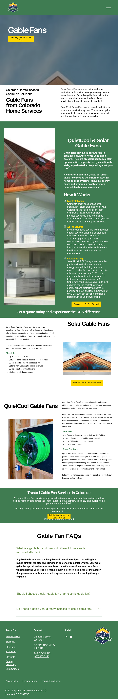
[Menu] (108, 7)
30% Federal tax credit (41, 345)
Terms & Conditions (50, 681)
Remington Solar (30, 327)
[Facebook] (71, 636)
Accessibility (11, 681)
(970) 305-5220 (41, 656)
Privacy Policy (29, 681)
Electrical (10, 642)
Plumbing (10, 647)
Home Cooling (13, 636)
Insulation (11, 651)
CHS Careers (12, 669)
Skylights (10, 657)
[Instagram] (66, 636)
